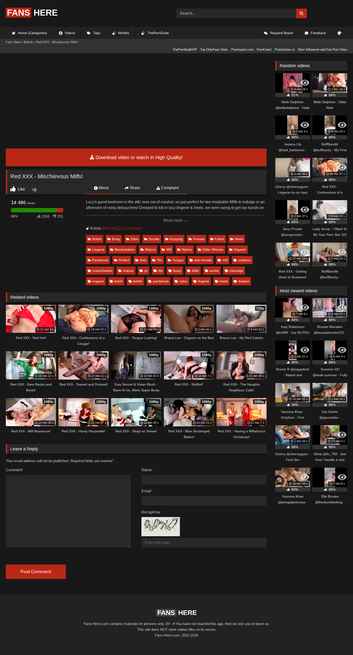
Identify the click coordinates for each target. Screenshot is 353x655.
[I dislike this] (35, 190)
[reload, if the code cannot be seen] (160, 535)
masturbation (102, 271)
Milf (168, 249)
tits (160, 271)
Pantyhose (100, 260)
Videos (69, 33)
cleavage (236, 271)
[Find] (301, 13)
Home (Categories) (32, 33)
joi (146, 271)
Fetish (219, 239)
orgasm (98, 281)
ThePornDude (157, 33)
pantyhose (161, 281)
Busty (116, 239)
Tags (96, 33)
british (137, 281)
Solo (143, 260)
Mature (150, 249)
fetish (119, 281)
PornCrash (264, 49)
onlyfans (244, 260)
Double (154, 239)
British (97, 239)
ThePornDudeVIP (185, 49)
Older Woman (213, 249)
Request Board (281, 33)
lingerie (203, 281)
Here (32, 13)
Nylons (187, 249)
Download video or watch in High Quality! (138, 157)
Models (123, 33)
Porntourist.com (242, 49)
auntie (214, 271)
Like (21, 189)
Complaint (169, 188)
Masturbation (125, 249)
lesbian (243, 281)
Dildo (134, 239)
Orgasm (240, 249)
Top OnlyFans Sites (214, 49)
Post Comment (35, 571)
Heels (239, 239)
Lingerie (98, 249)
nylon (183, 281)
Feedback (318, 33)
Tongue (178, 260)
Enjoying (176, 239)
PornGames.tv (285, 49)
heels (224, 281)
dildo (195, 271)
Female (199, 239)
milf (225, 260)
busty (177, 271)
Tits (159, 260)
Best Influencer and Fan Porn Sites (322, 49)
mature (128, 271)
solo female (203, 260)
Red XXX (111, 228)
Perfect (124, 260)
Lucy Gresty (131, 228)
